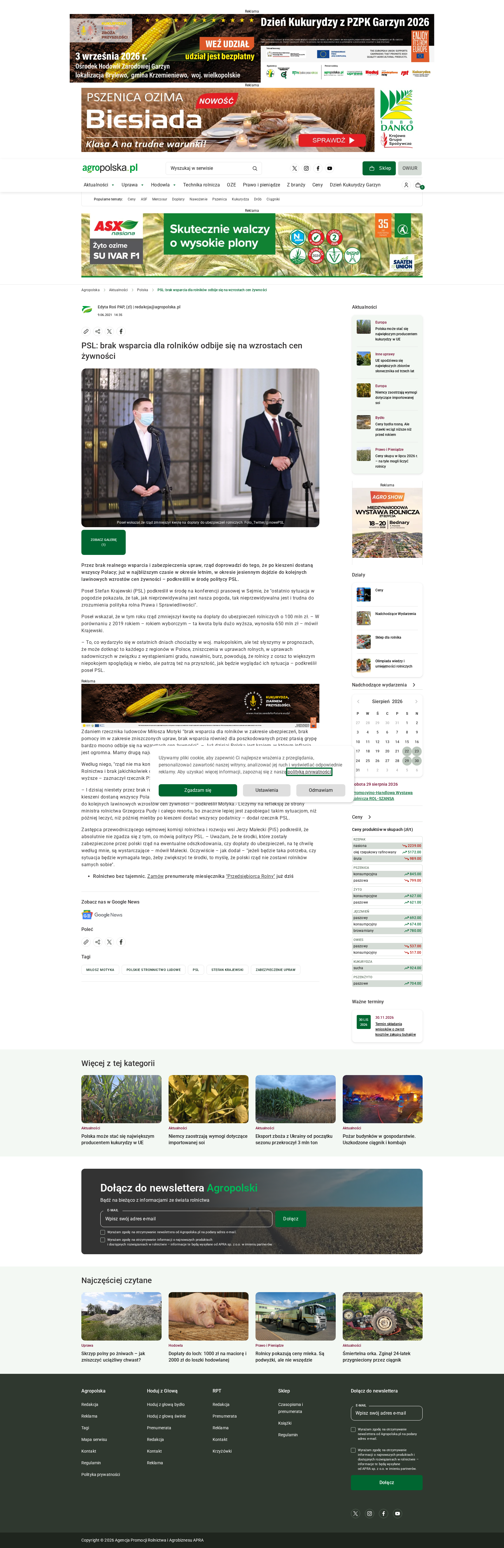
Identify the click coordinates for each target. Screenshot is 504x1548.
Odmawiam (321, 790)
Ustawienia (267, 790)
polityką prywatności (309, 772)
